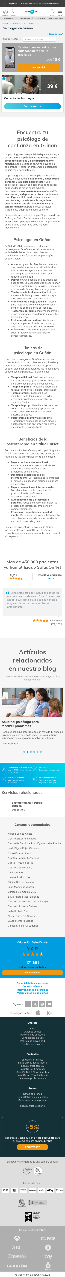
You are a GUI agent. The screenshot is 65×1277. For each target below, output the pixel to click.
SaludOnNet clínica (32, 1059)
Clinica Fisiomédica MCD (22, 891)
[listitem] (32, 93)
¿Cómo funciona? (55, 34)
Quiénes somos (32, 1031)
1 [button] (29, 634)
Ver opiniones (32, 972)
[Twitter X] (35, 1004)
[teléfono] (13, 12)
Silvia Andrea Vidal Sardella (23, 896)
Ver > (51, 578)
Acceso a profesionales (32, 1078)
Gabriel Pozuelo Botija (20, 862)
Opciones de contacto (32, 1034)
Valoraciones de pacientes (32, 993)
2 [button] (34, 634)
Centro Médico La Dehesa (23, 906)
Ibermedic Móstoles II (20, 877)
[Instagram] (42, 1004)
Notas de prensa (32, 1093)
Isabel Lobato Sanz (19, 911)
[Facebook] (28, 1004)
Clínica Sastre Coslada (21, 882)
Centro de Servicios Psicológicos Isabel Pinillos (34, 843)
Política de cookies (32, 1044)
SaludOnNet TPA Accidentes (32, 1072)
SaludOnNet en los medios (33, 1096)
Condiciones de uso (32, 1037)
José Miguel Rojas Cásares (23, 848)
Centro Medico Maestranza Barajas (28, 901)
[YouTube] (49, 1004)
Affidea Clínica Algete (20, 833)
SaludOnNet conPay (32, 1065)
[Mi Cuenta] (5, 12)
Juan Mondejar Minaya (21, 886)
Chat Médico (40, 18)
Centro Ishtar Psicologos (22, 838)
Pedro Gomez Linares (20, 853)
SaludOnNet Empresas (32, 1068)
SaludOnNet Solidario (32, 1105)
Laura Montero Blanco (20, 920)
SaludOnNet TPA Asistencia (32, 1075)
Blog (32, 1028)
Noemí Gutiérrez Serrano (22, 916)
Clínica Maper (16, 872)
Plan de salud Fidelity (56, 18)
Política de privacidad (32, 1040)
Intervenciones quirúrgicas (32, 989)
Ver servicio (39, 67)
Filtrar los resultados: (11, 39)
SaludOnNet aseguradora (32, 1062)
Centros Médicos (33, 986)
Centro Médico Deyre (20, 867)
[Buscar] (52, 12)
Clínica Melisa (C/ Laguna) (23, 925)
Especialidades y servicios (32, 983)
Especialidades (8, 18)
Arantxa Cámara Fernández (23, 857)
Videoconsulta (24, 18)
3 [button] (38, 634)
